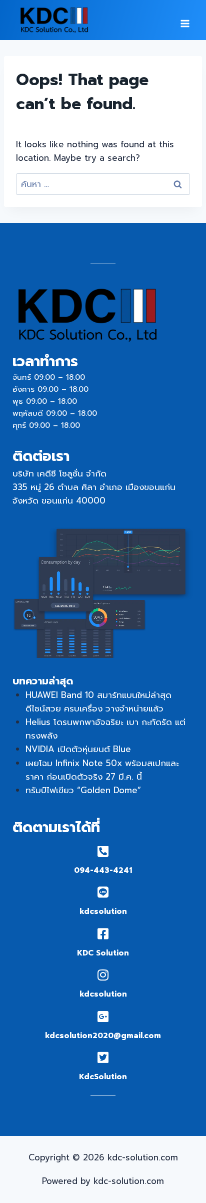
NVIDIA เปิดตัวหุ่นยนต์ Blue (78, 749)
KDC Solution (103, 952)
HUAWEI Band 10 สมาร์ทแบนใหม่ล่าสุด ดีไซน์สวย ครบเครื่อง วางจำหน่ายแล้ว (99, 701)
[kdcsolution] (103, 892)
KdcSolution (103, 1076)
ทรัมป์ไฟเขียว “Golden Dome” (83, 790)
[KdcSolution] (103, 1057)
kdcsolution (103, 911)
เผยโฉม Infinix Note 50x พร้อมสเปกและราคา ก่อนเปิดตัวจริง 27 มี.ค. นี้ (102, 770)
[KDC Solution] (103, 933)
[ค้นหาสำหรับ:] (103, 183)
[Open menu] (185, 20)
